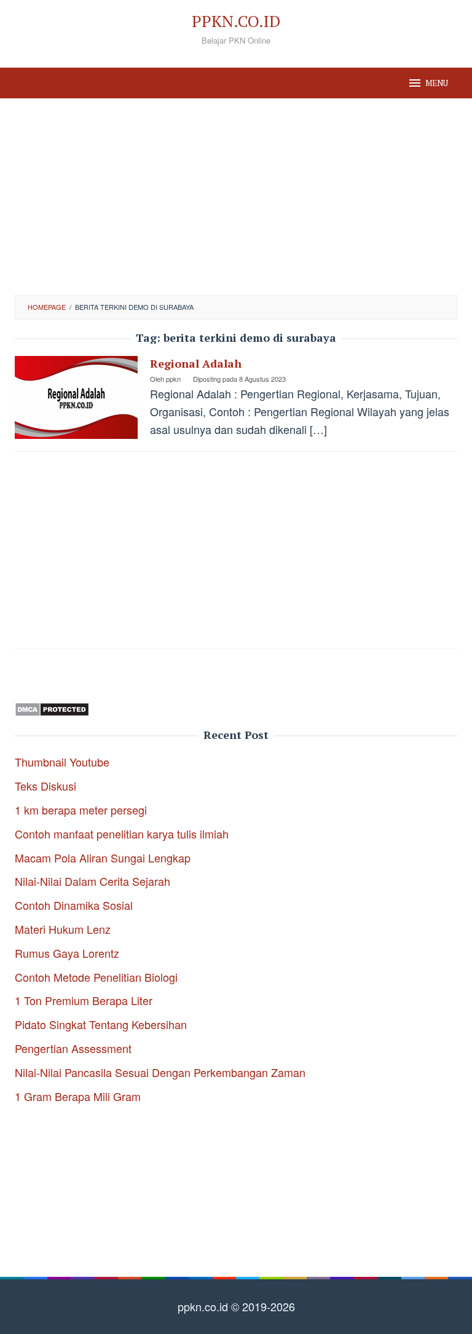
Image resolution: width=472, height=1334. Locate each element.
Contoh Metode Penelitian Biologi (96, 977)
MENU (436, 83)
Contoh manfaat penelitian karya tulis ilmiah (122, 834)
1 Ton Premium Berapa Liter (83, 1000)
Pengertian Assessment (73, 1048)
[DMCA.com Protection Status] (52, 707)
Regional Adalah (196, 363)
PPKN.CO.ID (236, 20)
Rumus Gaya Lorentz (67, 953)
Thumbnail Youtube (62, 762)
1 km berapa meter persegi (81, 810)
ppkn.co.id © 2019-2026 (236, 1306)
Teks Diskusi (45, 786)
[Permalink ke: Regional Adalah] (76, 396)
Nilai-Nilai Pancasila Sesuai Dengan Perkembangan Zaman (160, 1072)
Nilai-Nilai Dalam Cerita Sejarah (92, 881)
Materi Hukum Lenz (63, 929)
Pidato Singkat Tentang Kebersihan (101, 1024)
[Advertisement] (236, 197)
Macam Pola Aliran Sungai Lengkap (103, 858)
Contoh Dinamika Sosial (74, 905)
